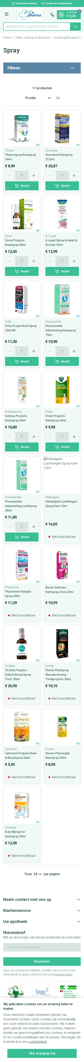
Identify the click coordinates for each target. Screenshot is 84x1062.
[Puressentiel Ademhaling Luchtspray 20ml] (21, 475)
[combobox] (37, 26)
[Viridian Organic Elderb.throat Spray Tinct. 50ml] (21, 643)
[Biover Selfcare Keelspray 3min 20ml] (62, 565)
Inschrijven (42, 961)
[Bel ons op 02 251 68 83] (52, 15)
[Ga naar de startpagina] (30, 15)
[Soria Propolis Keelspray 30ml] (21, 214)
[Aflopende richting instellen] (57, 98)
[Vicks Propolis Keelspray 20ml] (62, 389)
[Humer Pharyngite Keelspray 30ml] (62, 727)
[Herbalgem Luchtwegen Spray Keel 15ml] (62, 475)
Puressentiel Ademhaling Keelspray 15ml (60, 330)
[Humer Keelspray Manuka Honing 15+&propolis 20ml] (62, 643)
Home (7, 37)
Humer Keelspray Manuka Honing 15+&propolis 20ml (58, 675)
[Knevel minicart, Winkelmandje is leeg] (61, 14)
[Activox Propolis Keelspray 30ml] (21, 389)
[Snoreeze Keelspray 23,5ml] (62, 128)
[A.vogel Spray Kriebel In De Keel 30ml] (62, 214)
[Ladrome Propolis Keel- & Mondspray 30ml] (21, 727)
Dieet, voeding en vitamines (33, 37)
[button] (42, 68)
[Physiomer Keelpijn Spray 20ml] (21, 565)
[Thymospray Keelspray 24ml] (21, 128)
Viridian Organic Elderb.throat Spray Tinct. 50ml (18, 675)
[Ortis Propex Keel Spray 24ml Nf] (21, 299)
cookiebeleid (37, 1042)
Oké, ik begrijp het (42, 1053)
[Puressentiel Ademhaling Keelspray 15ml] (62, 299)
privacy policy (63, 974)
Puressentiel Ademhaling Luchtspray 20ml (21, 506)
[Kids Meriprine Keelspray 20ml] (21, 805)
